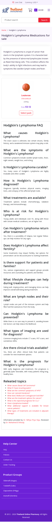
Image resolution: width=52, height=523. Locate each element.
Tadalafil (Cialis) (9, 486)
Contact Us (7, 460)
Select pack (26, 113)
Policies (6, 455)
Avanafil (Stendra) (10, 496)
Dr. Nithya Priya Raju (31, 420)
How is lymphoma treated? (17, 403)
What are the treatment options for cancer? (24, 398)
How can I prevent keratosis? (18, 393)
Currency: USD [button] (30, 2)
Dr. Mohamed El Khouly (15, 422)
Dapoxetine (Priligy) (11, 491)
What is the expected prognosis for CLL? (23, 401)
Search (44, 20)
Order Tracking (9, 465)
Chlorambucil (26, 98)
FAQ (5, 450)
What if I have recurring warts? (19, 388)
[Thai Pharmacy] (12, 10)
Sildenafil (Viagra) (10, 480)
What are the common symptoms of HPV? (24, 390)
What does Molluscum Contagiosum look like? (25, 395)
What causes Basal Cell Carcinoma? (21, 385)
